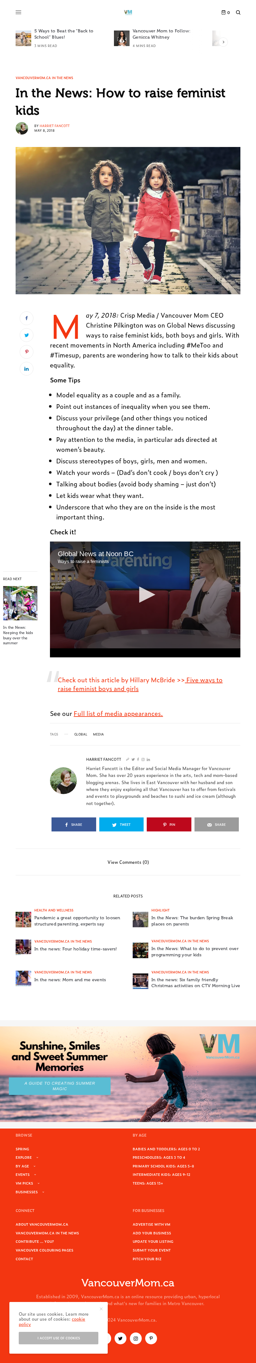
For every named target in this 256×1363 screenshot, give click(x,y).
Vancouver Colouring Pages (44, 1249)
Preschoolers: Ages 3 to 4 (159, 1157)
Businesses (27, 1191)
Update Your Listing (153, 1241)
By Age (22, 1165)
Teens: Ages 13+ (148, 1183)
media (98, 734)
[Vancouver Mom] (128, 12)
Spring (22, 1148)
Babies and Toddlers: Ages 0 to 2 (166, 1148)
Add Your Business (152, 1232)
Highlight (160, 910)
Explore (24, 1157)
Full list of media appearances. (118, 713)
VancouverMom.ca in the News (44, 77)
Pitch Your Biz (147, 1258)
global (80, 734)
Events (23, 1174)
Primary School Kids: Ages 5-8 (163, 1165)
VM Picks (24, 1183)
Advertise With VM (151, 1224)
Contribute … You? (35, 1241)
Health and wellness (53, 910)
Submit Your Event (152, 1249)
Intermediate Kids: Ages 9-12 (161, 1174)
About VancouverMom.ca (42, 1224)
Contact (24, 1258)
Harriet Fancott (55, 125)
